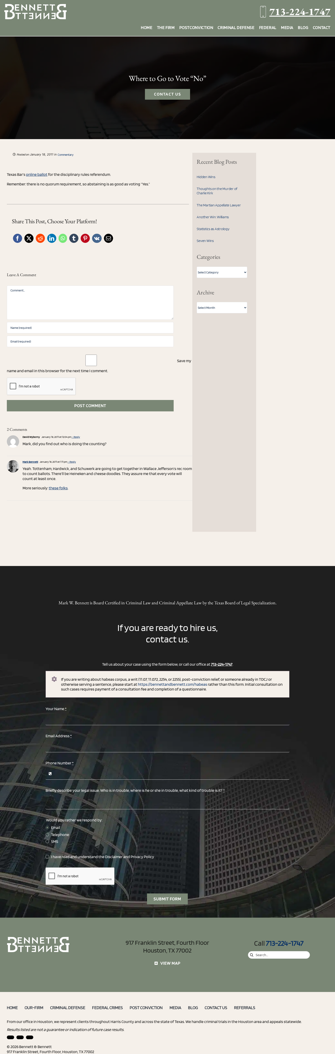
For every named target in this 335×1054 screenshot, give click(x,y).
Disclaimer (114, 856)
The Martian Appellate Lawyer (219, 205)
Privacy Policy (142, 856)
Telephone (60, 834)
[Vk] (97, 238)
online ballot (36, 174)
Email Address (59, 735)
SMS (54, 841)
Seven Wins (205, 241)
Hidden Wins (206, 177)
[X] (29, 238)
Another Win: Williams (213, 217)
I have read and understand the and (102, 856)
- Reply (76, 437)
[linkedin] (10, 1037)
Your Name (56, 708)
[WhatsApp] (62, 238)
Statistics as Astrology (213, 229)
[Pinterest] (85, 238)
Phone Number (60, 763)
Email (55, 827)
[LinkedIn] (51, 238)
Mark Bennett (30, 461)
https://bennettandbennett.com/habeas (172, 684)
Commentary (65, 154)
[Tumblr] (74, 238)
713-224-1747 (299, 11)
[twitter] (29, 1037)
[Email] (108, 238)
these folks (58, 487)
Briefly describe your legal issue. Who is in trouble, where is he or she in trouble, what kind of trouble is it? (135, 790)
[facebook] (20, 1037)
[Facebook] (17, 238)
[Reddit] (40, 238)
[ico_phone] (38, 938)
